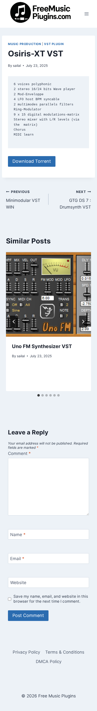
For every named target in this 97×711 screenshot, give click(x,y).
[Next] (83, 322)
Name (18, 534)
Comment (19, 453)
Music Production (24, 44)
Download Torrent (31, 161)
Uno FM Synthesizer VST (42, 346)
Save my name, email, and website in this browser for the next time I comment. (50, 599)
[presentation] (48, 294)
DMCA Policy (48, 661)
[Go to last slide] (14, 322)
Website (18, 582)
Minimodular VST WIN (23, 200)
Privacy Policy (26, 652)
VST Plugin (54, 44)
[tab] (38, 395)
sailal (17, 66)
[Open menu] (86, 14)
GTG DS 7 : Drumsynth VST (75, 200)
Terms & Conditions (64, 652)
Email (17, 558)
